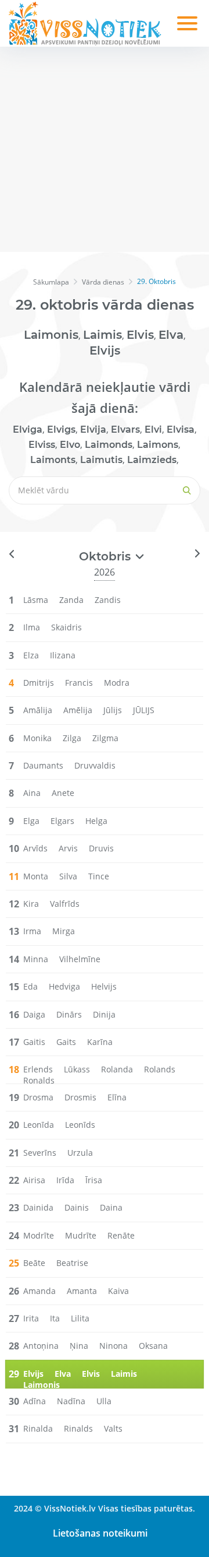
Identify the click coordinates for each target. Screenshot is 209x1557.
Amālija (37, 710)
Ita (55, 1318)
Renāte (121, 1235)
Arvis (68, 848)
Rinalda (38, 1428)
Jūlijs (112, 710)
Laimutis (101, 459)
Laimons (157, 444)
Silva (68, 876)
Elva (170, 335)
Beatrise (72, 1262)
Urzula (80, 1152)
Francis (79, 682)
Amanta (82, 1290)
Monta (35, 876)
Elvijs (104, 350)
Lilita (80, 1318)
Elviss (41, 444)
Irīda (65, 1180)
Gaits (66, 1041)
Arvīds (35, 848)
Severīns (39, 1152)
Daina (111, 1207)
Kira (31, 903)
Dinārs (69, 1014)
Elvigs (61, 429)
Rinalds (78, 1428)
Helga (96, 820)
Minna (35, 959)
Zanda (71, 599)
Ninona (113, 1345)
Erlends (38, 1069)
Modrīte (38, 1235)
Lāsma (35, 599)
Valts (113, 1428)
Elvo (70, 444)
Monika (37, 738)
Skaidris (66, 627)
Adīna (34, 1401)
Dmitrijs (38, 682)
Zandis (108, 599)
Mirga (63, 931)
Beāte (34, 1262)
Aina (32, 792)
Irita (31, 1318)
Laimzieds (151, 459)
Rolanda (117, 1069)
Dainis (76, 1207)
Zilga (72, 738)
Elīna (117, 1097)
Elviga (27, 429)
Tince (98, 876)
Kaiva (118, 1290)
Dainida (38, 1207)
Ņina (79, 1345)
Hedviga (64, 986)
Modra (116, 682)
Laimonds (108, 444)
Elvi (153, 429)
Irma (32, 931)
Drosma (38, 1097)
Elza (31, 655)
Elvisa (180, 429)
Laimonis (51, 335)
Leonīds (80, 1124)
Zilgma (105, 738)
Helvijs (104, 986)
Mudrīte (80, 1235)
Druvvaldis (95, 765)
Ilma (31, 627)
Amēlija (77, 710)
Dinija (104, 1014)
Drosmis (80, 1097)
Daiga (34, 1014)
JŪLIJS (143, 710)
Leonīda (38, 1124)
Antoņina (41, 1345)
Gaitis (34, 1041)
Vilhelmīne (79, 959)
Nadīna (71, 1401)
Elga (31, 820)
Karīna (100, 1041)
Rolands (159, 1069)
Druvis (101, 848)
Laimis (102, 335)
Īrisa (93, 1180)
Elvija (93, 429)
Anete (63, 792)
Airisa (34, 1180)
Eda (30, 986)
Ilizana (62, 655)
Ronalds (39, 1080)
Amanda (39, 1290)
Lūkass (77, 1069)
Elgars (62, 820)
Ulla (103, 1401)
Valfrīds (65, 903)
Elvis (140, 335)
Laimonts (52, 459)
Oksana (153, 1345)
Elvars (125, 429)
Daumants (43, 765)
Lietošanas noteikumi (100, 1533)
